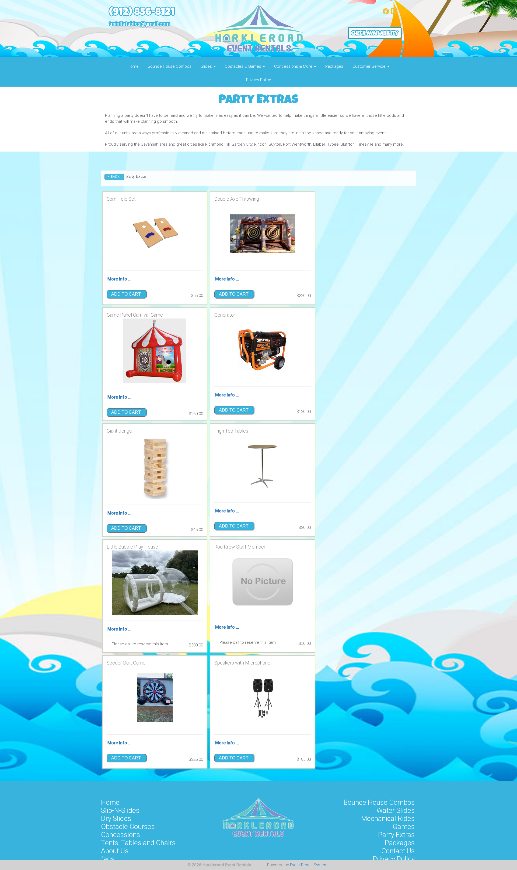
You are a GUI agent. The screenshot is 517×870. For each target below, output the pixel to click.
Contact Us (398, 851)
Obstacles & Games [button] (243, 66)
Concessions (120, 835)
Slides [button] (207, 66)
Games (404, 827)
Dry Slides (116, 818)
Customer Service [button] (369, 66)
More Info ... (119, 279)
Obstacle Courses (128, 827)
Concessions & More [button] (293, 66)
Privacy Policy (258, 79)
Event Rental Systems (310, 864)
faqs (107, 859)
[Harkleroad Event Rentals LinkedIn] (394, 13)
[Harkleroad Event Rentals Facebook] (386, 13)
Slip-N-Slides (120, 810)
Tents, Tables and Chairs (138, 843)
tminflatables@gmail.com (139, 24)
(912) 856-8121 (141, 13)
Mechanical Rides (388, 818)
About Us (114, 851)
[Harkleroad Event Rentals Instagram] (403, 13)
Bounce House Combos (169, 66)
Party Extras (396, 835)
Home (133, 66)
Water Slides (395, 810)
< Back (114, 177)
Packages (334, 66)
